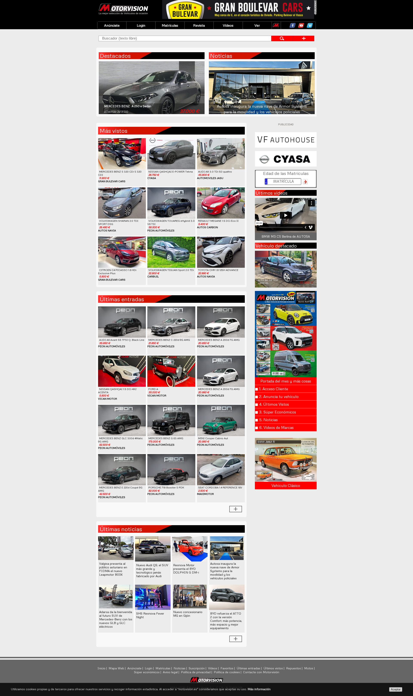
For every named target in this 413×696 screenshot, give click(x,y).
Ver (257, 25)
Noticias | (181, 668)
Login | (150, 668)
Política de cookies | (228, 672)
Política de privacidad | (197, 672)
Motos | (310, 668)
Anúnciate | (135, 668)
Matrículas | (164, 668)
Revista (199, 25)
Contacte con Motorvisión (261, 672)
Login (141, 25)
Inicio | (102, 668)
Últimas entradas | (250, 668)
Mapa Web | (117, 668)
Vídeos (228, 25)
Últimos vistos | (274, 668)
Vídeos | (214, 668)
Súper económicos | (148, 672)
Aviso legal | (171, 672)
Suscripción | (198, 668)
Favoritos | (228, 668)
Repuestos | (294, 668)
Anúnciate (112, 25)
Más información (259, 689)
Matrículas (170, 25)
